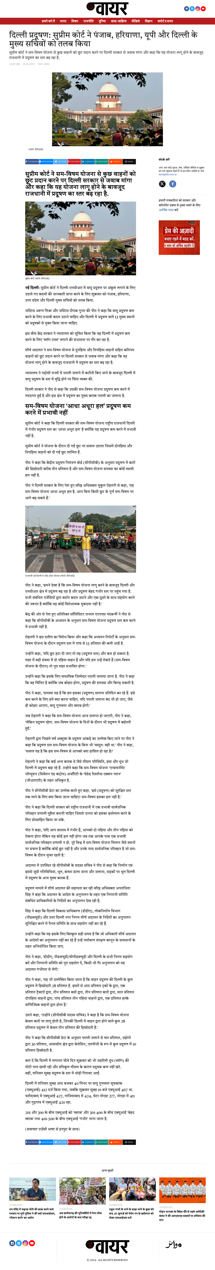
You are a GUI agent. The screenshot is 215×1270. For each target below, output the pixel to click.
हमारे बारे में (48, 21)
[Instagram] (197, 8)
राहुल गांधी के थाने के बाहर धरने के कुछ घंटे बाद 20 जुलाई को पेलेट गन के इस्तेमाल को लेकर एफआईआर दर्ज (131, 1213)
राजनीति (88, 21)
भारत (63, 21)
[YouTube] (203, 8)
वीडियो (136, 21)
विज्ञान (148, 21)
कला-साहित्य (118, 21)
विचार (74, 21)
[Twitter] (192, 8)
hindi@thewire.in (168, 175)
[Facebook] (186, 8)
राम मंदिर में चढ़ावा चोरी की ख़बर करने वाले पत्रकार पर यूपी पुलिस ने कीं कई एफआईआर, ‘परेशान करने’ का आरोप (32, 1213)
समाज (46, 64)
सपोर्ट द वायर (165, 21)
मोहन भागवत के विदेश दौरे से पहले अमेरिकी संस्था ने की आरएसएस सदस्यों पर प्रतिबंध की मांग (182, 1216)
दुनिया (102, 21)
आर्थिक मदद (166, 210)
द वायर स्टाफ (14, 64)
